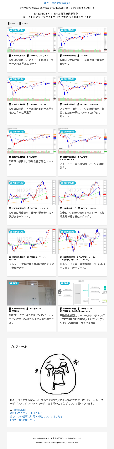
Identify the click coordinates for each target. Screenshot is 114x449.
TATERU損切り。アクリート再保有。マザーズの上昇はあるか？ (31, 61)
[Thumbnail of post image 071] (31, 88)
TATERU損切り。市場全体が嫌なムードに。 (31, 163)
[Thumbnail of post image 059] (82, 141)
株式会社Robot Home (81, 311)
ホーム (13, 23)
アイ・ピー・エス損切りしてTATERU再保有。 (82, 165)
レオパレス (43, 104)
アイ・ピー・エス (67, 159)
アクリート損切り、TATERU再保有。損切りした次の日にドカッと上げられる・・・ (82, 112)
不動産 (15, 283)
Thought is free (72, 443)
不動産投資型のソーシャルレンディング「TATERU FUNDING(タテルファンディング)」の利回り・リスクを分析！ (82, 319)
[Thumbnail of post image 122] (31, 292)
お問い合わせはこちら (22, 419)
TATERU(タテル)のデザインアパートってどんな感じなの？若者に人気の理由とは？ (31, 319)
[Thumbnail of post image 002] (82, 39)
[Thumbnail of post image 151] (31, 141)
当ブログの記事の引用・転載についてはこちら (36, 416)
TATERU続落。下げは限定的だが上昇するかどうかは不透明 (31, 110)
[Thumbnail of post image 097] (82, 192)
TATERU (33, 55)
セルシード (44, 208)
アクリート (43, 55)
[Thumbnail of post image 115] (82, 241)
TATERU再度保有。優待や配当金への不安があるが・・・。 (31, 214)
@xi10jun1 (20, 409)
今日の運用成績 (18, 30)
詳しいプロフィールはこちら (26, 413)
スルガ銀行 (64, 259)
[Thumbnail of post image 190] (82, 292)
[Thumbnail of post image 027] (31, 192)
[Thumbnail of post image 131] (31, 39)
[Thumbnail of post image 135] (82, 88)
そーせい (42, 257)
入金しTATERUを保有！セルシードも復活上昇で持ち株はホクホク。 (82, 214)
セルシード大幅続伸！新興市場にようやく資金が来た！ (31, 266)
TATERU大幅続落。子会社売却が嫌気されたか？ (82, 61)
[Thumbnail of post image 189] (31, 241)
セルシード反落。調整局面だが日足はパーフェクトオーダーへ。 (82, 266)
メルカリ (86, 259)
